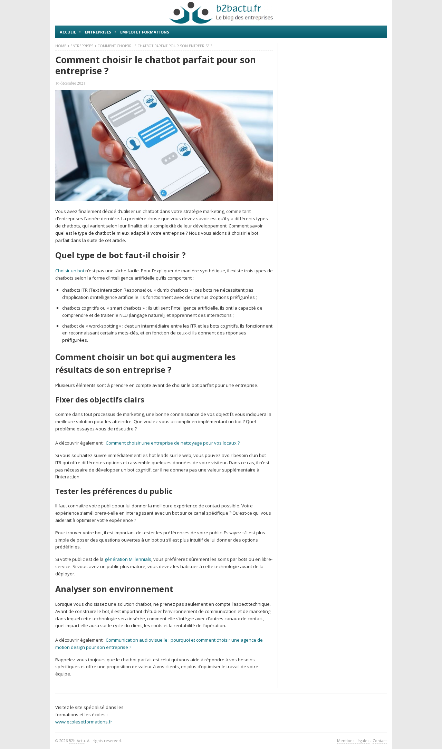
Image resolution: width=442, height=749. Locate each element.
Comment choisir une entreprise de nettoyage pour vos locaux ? (173, 443)
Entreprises (98, 32)
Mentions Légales (353, 740)
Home (60, 45)
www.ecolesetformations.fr (83, 722)
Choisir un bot (69, 271)
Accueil (68, 32)
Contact (380, 740)
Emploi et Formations (144, 32)
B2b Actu (77, 740)
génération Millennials (128, 559)
